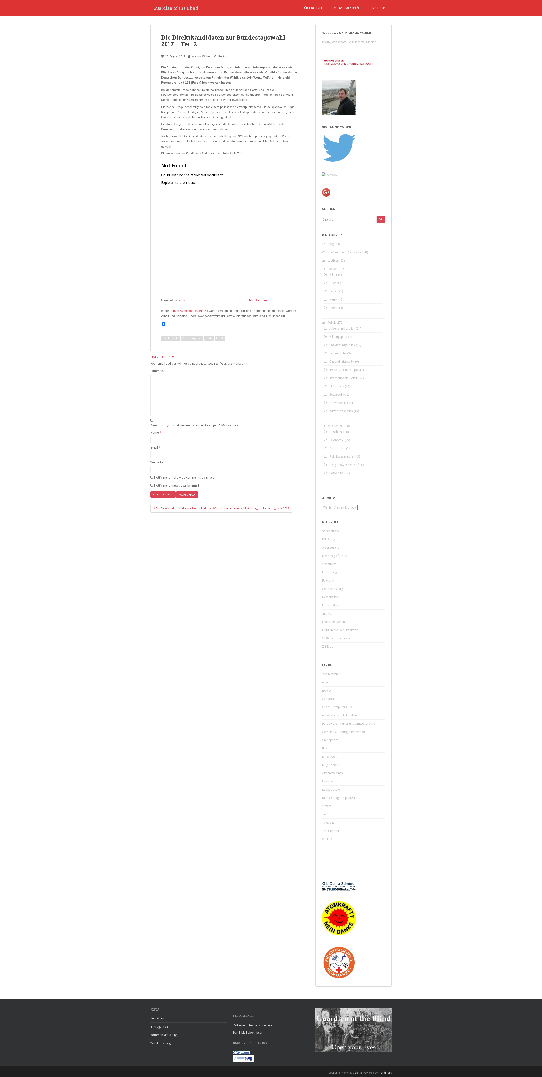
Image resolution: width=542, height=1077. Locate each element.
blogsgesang (330, 547)
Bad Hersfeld (170, 338)
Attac (325, 682)
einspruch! (329, 564)
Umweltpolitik (338, 403)
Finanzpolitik (337, 353)
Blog (330, 244)
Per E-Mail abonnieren (248, 1032)
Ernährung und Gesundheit (345, 252)
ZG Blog (327, 646)
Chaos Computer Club (337, 707)
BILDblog (328, 539)
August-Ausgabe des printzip (189, 310)
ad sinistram (330, 531)
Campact (328, 699)
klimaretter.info (332, 773)
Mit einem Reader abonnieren (254, 1025)
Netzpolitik (336, 386)
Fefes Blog (329, 572)
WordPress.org (160, 1043)
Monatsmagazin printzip (338, 798)
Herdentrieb (330, 597)
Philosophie (337, 448)
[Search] (381, 219)
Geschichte (336, 432)
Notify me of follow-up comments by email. (184, 477)
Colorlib (358, 1072)
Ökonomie (336, 440)
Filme (333, 291)
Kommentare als (164, 1035)
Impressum (378, 8)
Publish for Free (256, 300)
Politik (222, 56)
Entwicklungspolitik (342, 345)
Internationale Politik (343, 378)
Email (155, 447)
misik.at (327, 613)
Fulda (209, 338)
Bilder (333, 275)
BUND (326, 690)
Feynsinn (328, 580)
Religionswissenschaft (344, 465)
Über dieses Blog (315, 8)
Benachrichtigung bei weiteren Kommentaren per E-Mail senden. (194, 425)
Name (155, 432)
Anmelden (157, 1018)
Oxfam (326, 806)
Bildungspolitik (339, 337)
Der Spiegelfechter (334, 556)
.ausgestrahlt (331, 674)
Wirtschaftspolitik (341, 411)
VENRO (327, 839)
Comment (157, 371)
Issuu (181, 300)
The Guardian (331, 831)
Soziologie (336, 473)
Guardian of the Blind (175, 8)
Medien (332, 269)
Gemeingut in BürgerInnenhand (343, 732)
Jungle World (330, 765)
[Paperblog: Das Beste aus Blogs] (243, 1058)
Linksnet (327, 781)
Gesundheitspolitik (341, 361)
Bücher (334, 283)
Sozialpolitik (337, 394)
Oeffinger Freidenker (336, 638)
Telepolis (328, 823)
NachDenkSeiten (333, 622)
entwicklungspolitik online (339, 715)
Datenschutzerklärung (349, 8)
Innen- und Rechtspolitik (345, 370)
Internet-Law (331, 605)
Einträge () (160, 1027)
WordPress (385, 1072)
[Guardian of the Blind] (330, 175)
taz (324, 814)
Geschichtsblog (332, 589)
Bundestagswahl (192, 338)
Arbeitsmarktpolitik (342, 328)
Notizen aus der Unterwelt (340, 630)
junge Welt (329, 756)
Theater (334, 308)
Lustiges (333, 260)
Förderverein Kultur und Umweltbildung (348, 723)
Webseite (156, 462)
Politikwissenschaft (342, 456)
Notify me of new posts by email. (176, 485)
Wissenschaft (336, 426)
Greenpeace (330, 740)
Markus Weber (201, 56)
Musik (333, 299)
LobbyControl (331, 789)
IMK (325, 748)
